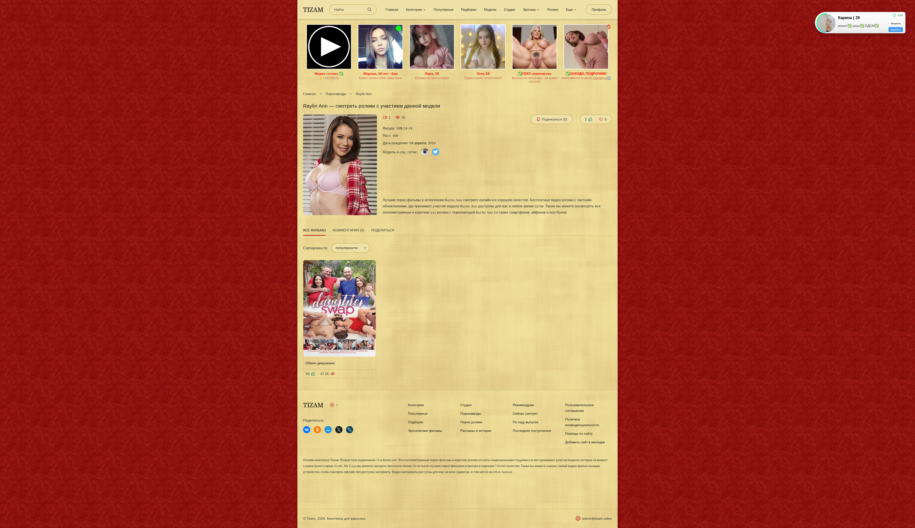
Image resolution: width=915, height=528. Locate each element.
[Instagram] (424, 151)
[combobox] (351, 248)
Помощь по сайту (579, 433)
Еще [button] (569, 9)
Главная (392, 9)
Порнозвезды (335, 94)
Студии (509, 9)
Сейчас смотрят (525, 413)
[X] (338, 429)
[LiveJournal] (349, 429)
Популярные (443, 9)
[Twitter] (435, 151)
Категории (416, 405)
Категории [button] (414, 9)
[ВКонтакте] (306, 429)
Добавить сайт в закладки (585, 442)
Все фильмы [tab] (314, 230)
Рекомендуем (523, 405)
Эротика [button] (529, 9)
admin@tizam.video (597, 518)
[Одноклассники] (317, 429)
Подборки (468, 9)
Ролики (552, 9)
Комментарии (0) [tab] (348, 230)
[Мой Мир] (328, 429)
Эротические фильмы (425, 431)
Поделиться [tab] (382, 230)
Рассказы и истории (475, 431)
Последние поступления (532, 431)
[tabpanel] (457, 307)
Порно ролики (471, 422)
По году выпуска (525, 422)
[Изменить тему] (334, 405)
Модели (490, 9)
